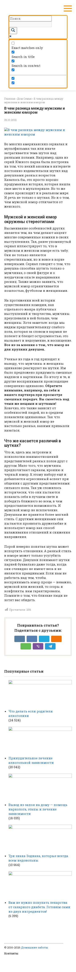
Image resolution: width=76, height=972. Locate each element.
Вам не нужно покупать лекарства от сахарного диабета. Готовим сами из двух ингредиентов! (39, 906)
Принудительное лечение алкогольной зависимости (31, 760)
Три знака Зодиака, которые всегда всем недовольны (38, 858)
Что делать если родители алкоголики (30, 713)
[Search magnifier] (13, 30)
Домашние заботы (34, 947)
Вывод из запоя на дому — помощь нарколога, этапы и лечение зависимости (37, 809)
